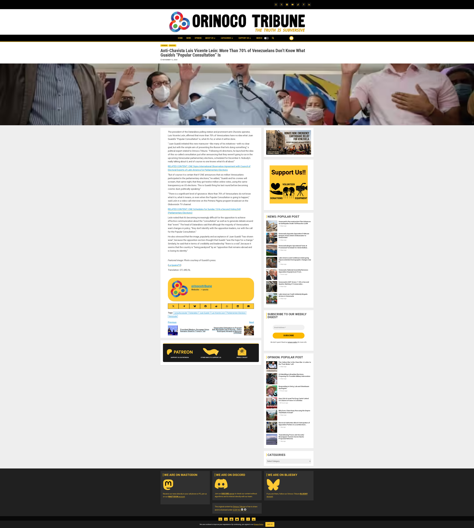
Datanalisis (193, 313)
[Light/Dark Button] (266, 38)
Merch (259, 38)
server (227, 494)
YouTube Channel (287, 38)
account (176, 497)
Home (180, 38)
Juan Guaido (204, 313)
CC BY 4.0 (236, 510)
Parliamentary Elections (236, 313)
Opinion (198, 38)
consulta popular (180, 313)
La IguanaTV (175, 265)
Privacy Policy (258, 524)
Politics (172, 45)
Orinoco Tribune (239, 507)
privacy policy (292, 342)
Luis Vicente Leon (218, 313)
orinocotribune (201, 286)
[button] (273, 38)
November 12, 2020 (169, 60)
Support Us (243, 38)
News (188, 38)
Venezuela (173, 316)
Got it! (270, 524)
